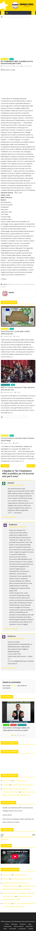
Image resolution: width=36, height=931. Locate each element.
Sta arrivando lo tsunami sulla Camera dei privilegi (17, 439)
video (5, 929)
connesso (14, 686)
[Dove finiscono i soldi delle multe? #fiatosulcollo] (18, 316)
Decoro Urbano (19, 926)
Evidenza (7, 720)
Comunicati (22, 929)
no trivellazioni (25, 284)
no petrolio (16, 284)
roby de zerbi (7, 781)
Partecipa (14, 924)
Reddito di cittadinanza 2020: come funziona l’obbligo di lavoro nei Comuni (18, 809)
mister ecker (7, 903)
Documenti (12, 929)
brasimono (13, 525)
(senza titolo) (7, 815)
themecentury (30, 921)
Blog (29, 924)
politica (32, 284)
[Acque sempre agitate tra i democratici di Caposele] (19, 710)
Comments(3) (26, 66)
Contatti (30, 929)
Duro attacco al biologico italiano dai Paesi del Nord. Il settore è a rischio (18, 820)
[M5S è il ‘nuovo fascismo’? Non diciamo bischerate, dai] (18, 371)
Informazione (5, 385)
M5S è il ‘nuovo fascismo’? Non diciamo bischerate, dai (18, 388)
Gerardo (11, 483)
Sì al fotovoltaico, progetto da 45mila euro (31, 466)
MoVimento (4, 59)
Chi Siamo (23, 924)
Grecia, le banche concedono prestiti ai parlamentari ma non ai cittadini (6, 466)
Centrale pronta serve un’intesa (22, 785)
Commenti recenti (10, 869)
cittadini (10, 284)
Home (7, 924)
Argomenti (29, 926)
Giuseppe (6, 785)
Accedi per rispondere (9, 517)
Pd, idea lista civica (20, 781)
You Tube (6, 845)
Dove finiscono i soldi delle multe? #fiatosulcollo (15, 332)
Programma (7, 926)
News (11, 59)
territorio (3, 287)
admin (17, 66)
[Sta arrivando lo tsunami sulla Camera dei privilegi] (18, 424)
